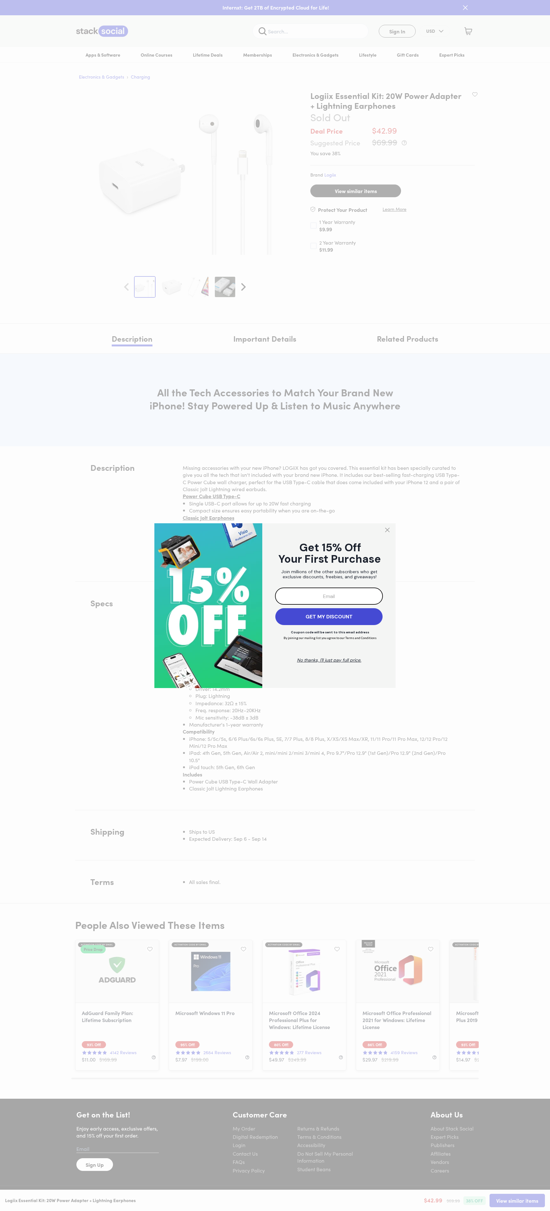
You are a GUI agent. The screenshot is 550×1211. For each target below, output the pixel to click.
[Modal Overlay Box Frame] (275, 605)
